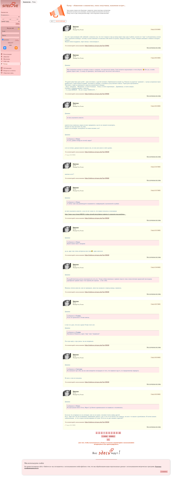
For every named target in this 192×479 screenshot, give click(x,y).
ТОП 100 (6, 61)
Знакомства (4, 12)
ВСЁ (52, 21)
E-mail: (3, 31)
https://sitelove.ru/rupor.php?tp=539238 (97, 152)
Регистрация (7, 54)
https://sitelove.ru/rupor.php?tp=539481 (97, 45)
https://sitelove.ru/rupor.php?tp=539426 (97, 94)
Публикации (7, 68)
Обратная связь (8, 73)
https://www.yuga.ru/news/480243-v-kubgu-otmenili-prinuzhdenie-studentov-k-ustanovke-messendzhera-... (95, 214)
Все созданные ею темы (154, 47)
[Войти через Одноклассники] (16, 47)
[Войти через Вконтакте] (4, 47)
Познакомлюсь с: (5, 15)
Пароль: (4, 35)
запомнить (6, 40)
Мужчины (6, 59)
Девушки (6, 56)
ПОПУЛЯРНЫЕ (60, 21)
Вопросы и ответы (9, 70)
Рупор (5, 64)
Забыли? (10, 42)
